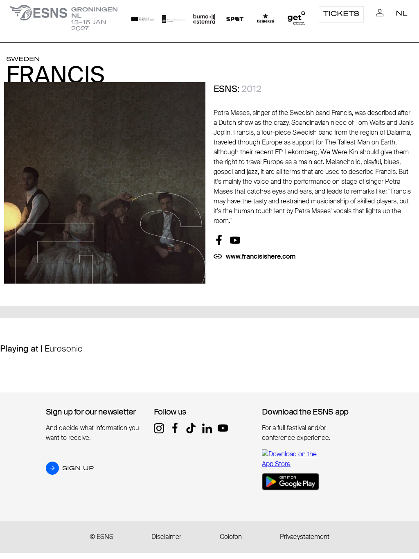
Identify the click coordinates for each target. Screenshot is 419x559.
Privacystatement (304, 536)
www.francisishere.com (261, 256)
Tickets (341, 13)
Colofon (231, 536)
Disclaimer (166, 536)
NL (402, 13)
